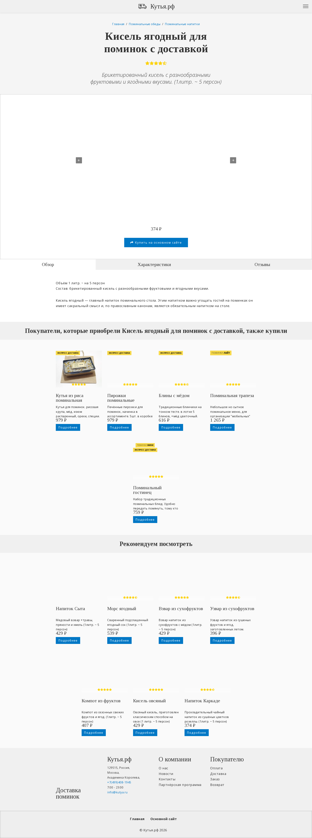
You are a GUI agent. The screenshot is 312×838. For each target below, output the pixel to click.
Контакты (167, 779)
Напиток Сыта (70, 608)
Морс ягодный (121, 608)
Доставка (218, 773)
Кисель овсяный (149, 700)
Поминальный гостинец (147, 490)
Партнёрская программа (180, 785)
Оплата (216, 768)
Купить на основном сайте (158, 243)
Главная (137, 819)
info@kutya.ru (117, 792)
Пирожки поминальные (121, 398)
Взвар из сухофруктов (181, 608)
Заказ (215, 779)
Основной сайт (163, 819)
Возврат (217, 785)
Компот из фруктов (101, 700)
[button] (79, 160)
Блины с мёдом (174, 395)
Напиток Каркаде (202, 700)
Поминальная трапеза (232, 395)
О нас (163, 768)
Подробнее (68, 427)
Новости (166, 773)
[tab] (48, 264)
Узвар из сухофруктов (232, 608)
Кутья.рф (162, 6)
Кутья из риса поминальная (69, 398)
